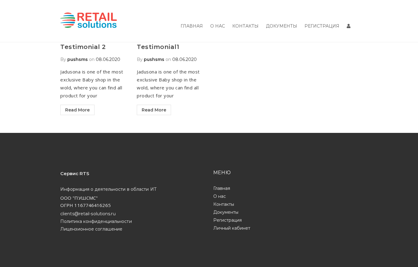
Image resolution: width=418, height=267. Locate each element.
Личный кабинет (231, 228)
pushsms (77, 59)
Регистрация (321, 26)
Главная (192, 26)
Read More (77, 110)
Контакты (245, 26)
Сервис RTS (74, 173)
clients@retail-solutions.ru (88, 213)
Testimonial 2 (83, 47)
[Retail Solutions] (88, 21)
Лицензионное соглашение (91, 229)
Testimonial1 (158, 47)
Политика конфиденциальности (96, 221)
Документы (281, 26)
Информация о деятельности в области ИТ (108, 189)
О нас (217, 26)
